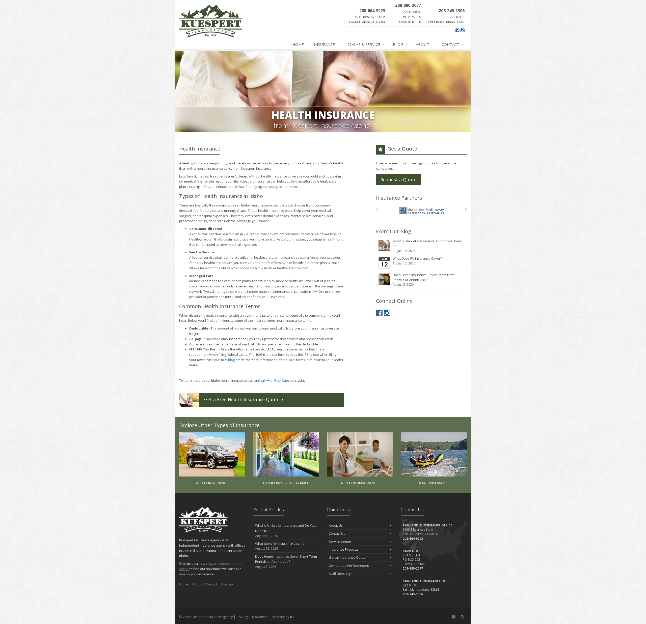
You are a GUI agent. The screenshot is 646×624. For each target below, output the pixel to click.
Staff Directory (340, 573)
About (424, 44)
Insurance (326, 44)
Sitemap (227, 584)
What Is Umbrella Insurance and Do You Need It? (427, 246)
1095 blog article (232, 360)
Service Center (340, 541)
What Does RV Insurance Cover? (417, 260)
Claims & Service (365, 44)
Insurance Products (344, 549)
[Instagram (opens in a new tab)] (462, 30)
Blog (400, 44)
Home (298, 44)
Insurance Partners (399, 197)
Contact (452, 44)
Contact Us (337, 533)
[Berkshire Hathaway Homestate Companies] (421, 211)
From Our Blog (393, 231)
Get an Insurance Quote (347, 557)
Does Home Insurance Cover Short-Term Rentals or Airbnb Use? (423, 280)
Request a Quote (398, 179)
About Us (336, 525)
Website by (283, 616)
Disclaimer (260, 616)
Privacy (242, 616)
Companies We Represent (349, 565)
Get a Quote (242, 399)
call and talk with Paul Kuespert (272, 380)
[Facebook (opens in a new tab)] (457, 30)
